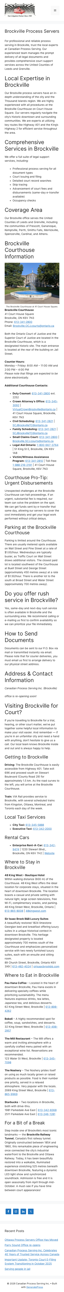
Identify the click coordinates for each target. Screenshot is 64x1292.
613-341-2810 (34, 460)
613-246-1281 (46, 1114)
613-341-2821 (44, 421)
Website (49, 853)
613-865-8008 (14, 910)
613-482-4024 (21, 966)
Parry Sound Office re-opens (22, 1245)
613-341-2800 (23, 322)
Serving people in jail (17, 1269)
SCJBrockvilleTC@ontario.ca (30, 425)
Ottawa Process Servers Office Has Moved (31, 1239)
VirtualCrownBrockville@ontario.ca (34, 409)
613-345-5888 (35, 824)
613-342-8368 (47, 1110)
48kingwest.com (36, 910)
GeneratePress (34, 1287)
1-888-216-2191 (22, 464)
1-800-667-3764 (47, 445)
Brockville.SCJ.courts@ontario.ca (33, 441)
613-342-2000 (42, 828)
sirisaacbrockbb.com (46, 966)
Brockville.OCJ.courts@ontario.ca (33, 325)
